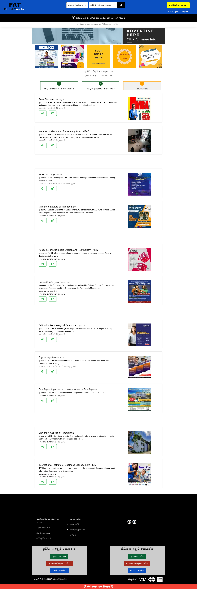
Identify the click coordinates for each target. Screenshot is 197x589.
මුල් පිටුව (80, 24)
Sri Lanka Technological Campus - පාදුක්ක (62, 325)
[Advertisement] (98, 162)
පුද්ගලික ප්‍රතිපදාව (77, 529)
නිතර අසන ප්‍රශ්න (43, 533)
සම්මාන (73, 535)
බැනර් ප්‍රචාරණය (43, 528)
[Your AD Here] (98, 36)
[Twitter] (134, 522)
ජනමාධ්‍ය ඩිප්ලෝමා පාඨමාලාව (54, 282)
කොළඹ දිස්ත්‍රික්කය (76, 5)
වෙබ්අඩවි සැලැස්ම (44, 538)
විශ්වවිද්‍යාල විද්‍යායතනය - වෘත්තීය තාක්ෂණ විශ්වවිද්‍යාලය (68, 389)
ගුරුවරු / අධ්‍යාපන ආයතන (101, 5)
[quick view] (43, 113)
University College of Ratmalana (56, 432)
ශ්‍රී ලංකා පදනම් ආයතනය (51, 357)
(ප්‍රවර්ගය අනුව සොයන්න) (98, 73)
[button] (178, 5)
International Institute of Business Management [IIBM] (68, 465)
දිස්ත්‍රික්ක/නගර (106, 24)
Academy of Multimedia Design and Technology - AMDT (69, 250)
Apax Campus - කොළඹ (52, 99)
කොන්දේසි (74, 524)
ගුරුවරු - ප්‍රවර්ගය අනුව (92, 24)
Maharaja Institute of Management (57, 206)
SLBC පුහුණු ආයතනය (50, 174)
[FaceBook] (129, 522)
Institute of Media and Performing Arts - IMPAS (64, 131)
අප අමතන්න (75, 519)
